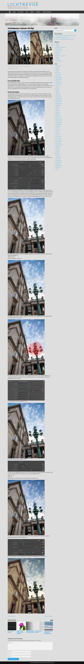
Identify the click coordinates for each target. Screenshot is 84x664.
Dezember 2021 (59, 77)
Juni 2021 (57, 88)
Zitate (27, 12)
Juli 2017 (57, 169)
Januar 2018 (58, 158)
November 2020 (59, 100)
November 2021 (59, 79)
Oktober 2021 (58, 81)
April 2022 (58, 70)
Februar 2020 (58, 115)
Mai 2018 (57, 151)
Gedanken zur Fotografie (60, 55)
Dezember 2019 (59, 119)
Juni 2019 (57, 129)
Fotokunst (57, 54)
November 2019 (59, 120)
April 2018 (58, 153)
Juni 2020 (57, 108)
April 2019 (58, 132)
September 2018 (59, 145)
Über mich (32, 12)
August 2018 (58, 146)
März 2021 (58, 93)
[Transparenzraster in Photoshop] (39, 626)
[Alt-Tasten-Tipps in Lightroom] (12, 626)
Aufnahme (58, 45)
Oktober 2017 (58, 163)
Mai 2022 (57, 69)
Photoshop (58, 59)
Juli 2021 (57, 86)
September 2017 (59, 165)
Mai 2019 (57, 131)
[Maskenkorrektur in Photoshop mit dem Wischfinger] (21, 626)
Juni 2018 (57, 150)
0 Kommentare (27, 66)
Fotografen (58, 52)
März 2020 (58, 113)
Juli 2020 (57, 107)
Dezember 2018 (59, 139)
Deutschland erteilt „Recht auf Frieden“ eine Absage (66, 35)
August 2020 (58, 105)
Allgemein (57, 43)
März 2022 (58, 72)
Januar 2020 (58, 117)
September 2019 (59, 124)
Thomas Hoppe (11, 66)
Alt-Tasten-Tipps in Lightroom (11, 631)
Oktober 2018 (58, 143)
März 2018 (58, 155)
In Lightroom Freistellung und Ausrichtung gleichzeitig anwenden (48, 632)
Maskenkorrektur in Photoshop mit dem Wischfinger (20, 632)
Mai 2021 (57, 89)
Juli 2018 (57, 148)
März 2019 (58, 134)
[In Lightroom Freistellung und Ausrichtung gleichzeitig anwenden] (49, 626)
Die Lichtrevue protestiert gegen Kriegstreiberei (65, 39)
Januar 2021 (58, 96)
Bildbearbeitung (11, 68)
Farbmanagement (59, 50)
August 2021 (58, 84)
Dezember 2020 (59, 98)
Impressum (38, 12)
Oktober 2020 (58, 101)
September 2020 (59, 103)
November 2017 (59, 162)
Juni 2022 (57, 67)
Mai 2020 (57, 110)
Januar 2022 (58, 76)
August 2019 (58, 126)
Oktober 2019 (58, 122)
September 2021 (59, 82)
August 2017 (58, 167)
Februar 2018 (58, 157)
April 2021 (58, 91)
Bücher (14, 12)
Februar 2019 (58, 136)
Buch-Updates (20, 12)
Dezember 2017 (59, 160)
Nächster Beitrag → (49, 616)
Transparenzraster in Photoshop (38, 631)
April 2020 (58, 112)
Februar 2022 (58, 74)
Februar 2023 (58, 65)
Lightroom (16, 68)
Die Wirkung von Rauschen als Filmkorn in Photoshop (30, 631)
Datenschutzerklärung (47, 12)
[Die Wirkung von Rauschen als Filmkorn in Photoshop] (30, 626)
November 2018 (59, 141)
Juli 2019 (57, 127)
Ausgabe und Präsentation (61, 47)
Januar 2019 (58, 138)
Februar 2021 (58, 95)
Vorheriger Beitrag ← (12, 616)
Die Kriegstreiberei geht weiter (61, 37)
